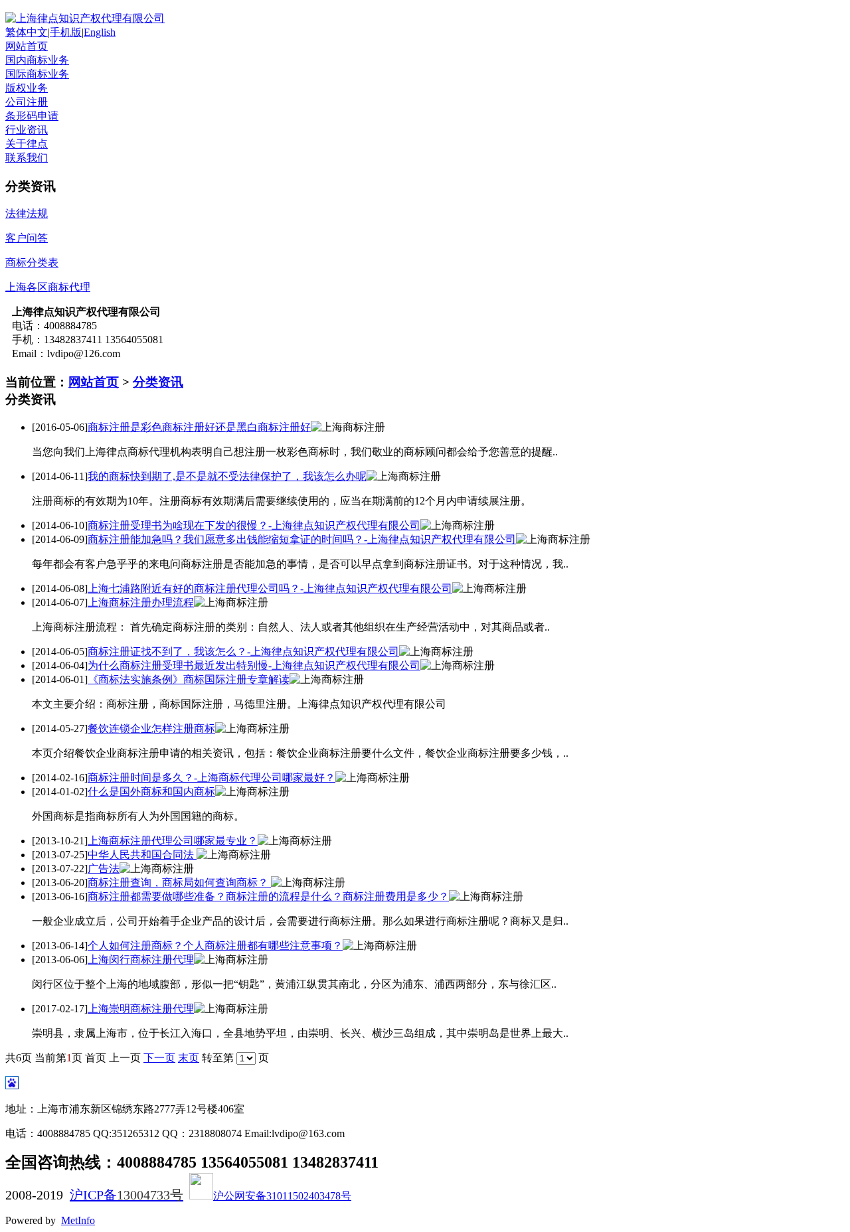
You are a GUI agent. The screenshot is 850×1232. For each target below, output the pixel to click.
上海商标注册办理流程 (141, 602)
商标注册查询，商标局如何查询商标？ (179, 882)
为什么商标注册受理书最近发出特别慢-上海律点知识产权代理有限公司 (254, 665)
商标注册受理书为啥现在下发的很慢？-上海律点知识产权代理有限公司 (254, 525)
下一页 (159, 1057)
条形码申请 (31, 115)
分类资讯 (158, 382)
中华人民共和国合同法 (142, 854)
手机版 (66, 32)
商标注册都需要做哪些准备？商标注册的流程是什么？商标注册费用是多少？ (268, 896)
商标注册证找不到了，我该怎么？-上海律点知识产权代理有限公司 (243, 651)
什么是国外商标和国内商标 (151, 791)
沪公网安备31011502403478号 (282, 1195)
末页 (188, 1057)
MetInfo (78, 1220)
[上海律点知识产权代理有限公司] (85, 18)
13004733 (143, 1195)
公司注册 (26, 102)
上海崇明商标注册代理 (141, 1008)
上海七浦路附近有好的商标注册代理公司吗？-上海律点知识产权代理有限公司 (270, 588)
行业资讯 (26, 129)
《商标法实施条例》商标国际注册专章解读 (189, 679)
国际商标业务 (37, 74)
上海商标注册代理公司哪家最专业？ (173, 840)
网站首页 (26, 46)
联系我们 (26, 157)
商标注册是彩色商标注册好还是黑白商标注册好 (199, 427)
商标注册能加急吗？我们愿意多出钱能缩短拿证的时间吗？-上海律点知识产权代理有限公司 (302, 539)
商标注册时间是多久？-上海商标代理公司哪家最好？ (211, 777)
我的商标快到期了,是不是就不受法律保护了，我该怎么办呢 (227, 476)
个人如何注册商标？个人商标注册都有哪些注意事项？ (215, 945)
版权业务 (26, 88)
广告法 (104, 868)
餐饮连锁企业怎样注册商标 (151, 728)
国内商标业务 (37, 60)
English (100, 32)
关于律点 (26, 143)
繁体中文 (26, 32)
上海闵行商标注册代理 (141, 959)
